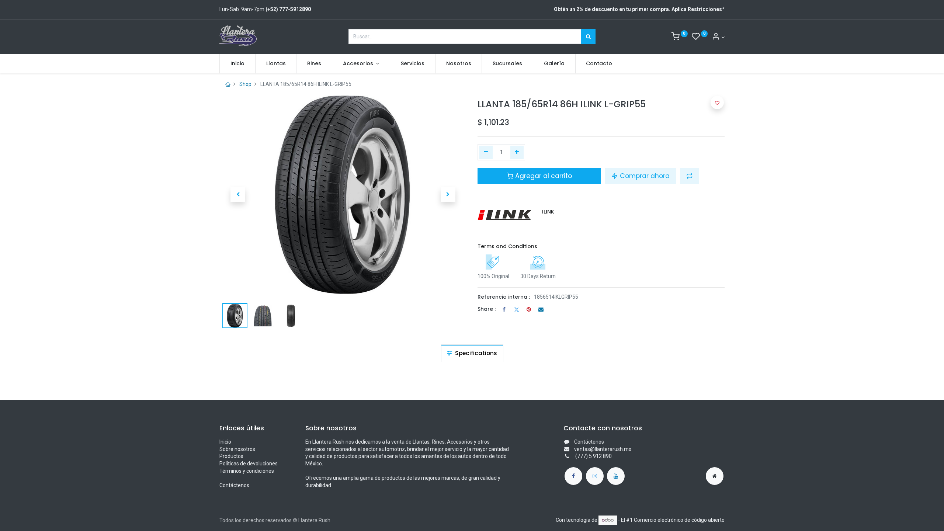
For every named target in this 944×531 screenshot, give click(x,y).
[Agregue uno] (517, 152)
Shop (245, 84)
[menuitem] (237, 63)
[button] (237, 194)
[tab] (472, 353)
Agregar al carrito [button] (542, 175)
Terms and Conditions (507, 246)
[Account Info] (718, 37)
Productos (231, 456)
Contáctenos (234, 485)
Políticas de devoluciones (248, 463)
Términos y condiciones (246, 471)
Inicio (225, 442)
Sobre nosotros (237, 449)
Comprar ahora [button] (644, 175)
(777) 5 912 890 (593, 456)
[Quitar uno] (486, 152)
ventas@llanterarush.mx (602, 449)
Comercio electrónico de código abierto (679, 520)
